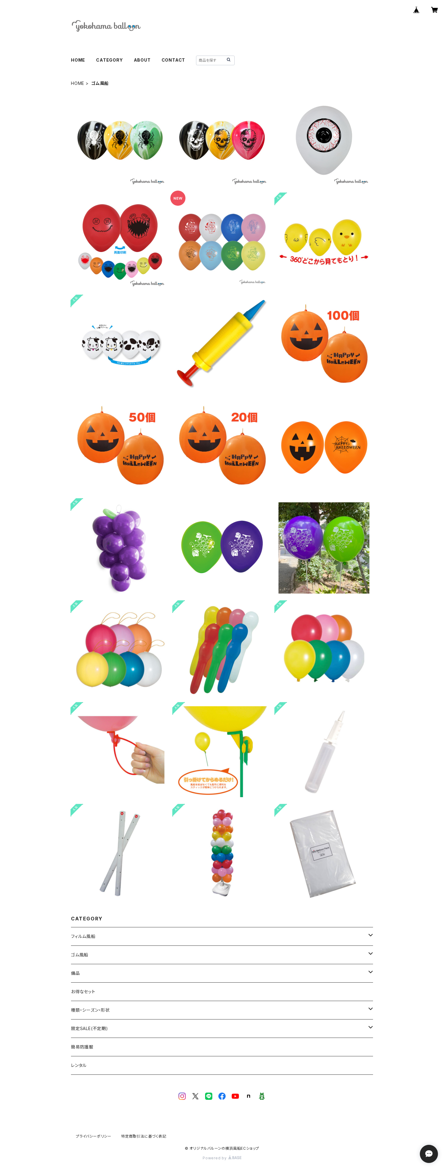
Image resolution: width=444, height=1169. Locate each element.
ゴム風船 (79, 954)
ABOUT (142, 60)
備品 (75, 973)
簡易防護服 (82, 1046)
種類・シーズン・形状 (90, 1010)
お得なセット (83, 991)
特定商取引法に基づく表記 (143, 1136)
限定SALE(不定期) (89, 1028)
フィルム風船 (83, 936)
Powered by (215, 1158)
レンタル (79, 1065)
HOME (78, 60)
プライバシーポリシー (93, 1136)
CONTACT (173, 60)
